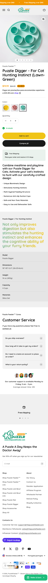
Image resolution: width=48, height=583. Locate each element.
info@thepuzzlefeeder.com (30, 533)
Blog (28, 507)
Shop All (5, 512)
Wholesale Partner (34, 494)
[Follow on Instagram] (16, 548)
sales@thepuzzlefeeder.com (33, 529)
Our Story (30, 478)
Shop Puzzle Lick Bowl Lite (11, 494)
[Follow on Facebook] (4, 548)
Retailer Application (34, 486)
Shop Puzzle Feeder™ (11, 478)
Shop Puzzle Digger (10, 504)
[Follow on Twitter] (10, 548)
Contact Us (31, 482)
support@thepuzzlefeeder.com (31, 525)
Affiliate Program (33, 490)
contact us (6, 328)
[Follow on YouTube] (29, 548)
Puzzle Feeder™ (9, 66)
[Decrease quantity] (6, 120)
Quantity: (6, 116)
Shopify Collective (33, 503)
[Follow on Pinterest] (23, 548)
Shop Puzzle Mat (9, 500)
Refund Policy (32, 499)
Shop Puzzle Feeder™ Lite (11, 483)
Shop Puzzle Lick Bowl (11, 489)
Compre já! (24, 143)
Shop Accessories (9, 508)
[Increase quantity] (15, 120)
